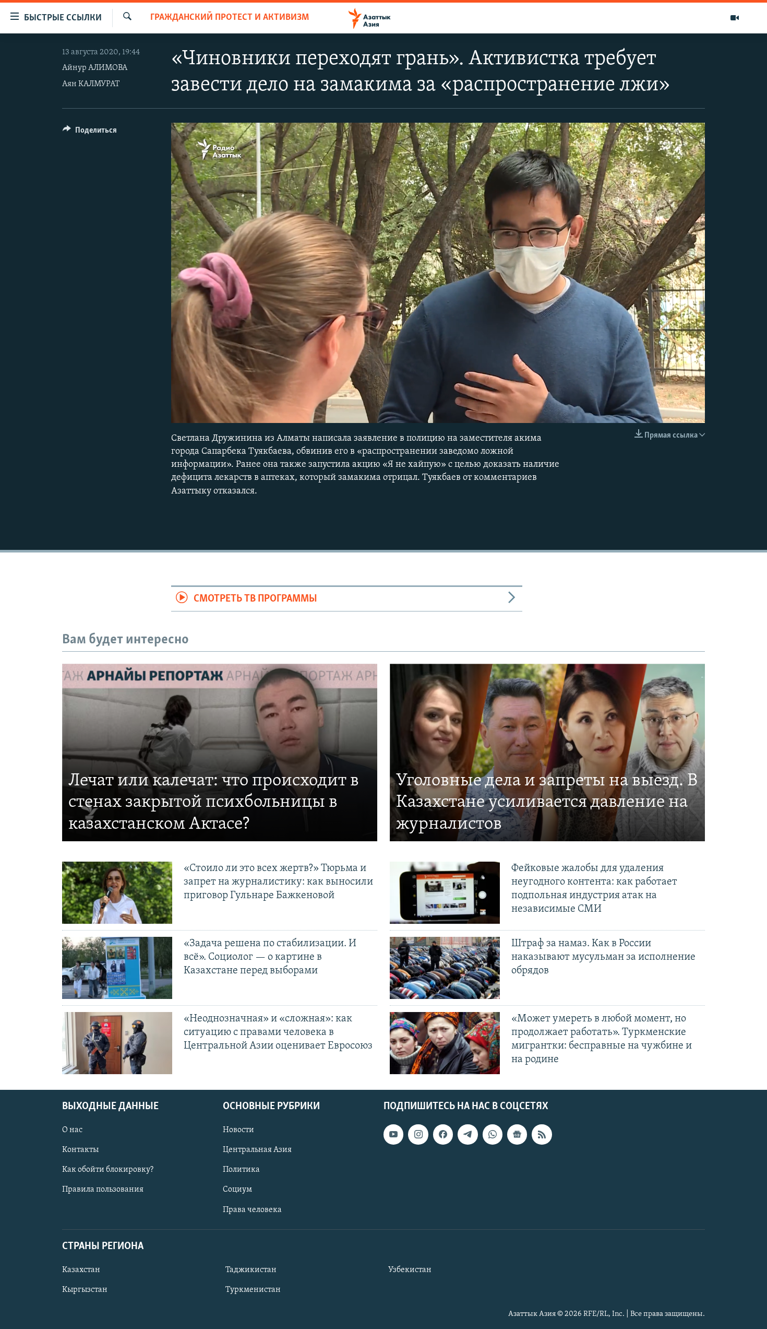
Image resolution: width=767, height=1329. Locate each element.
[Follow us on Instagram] (418, 1134)
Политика (241, 1170)
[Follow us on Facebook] (443, 1134)
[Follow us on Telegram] (467, 1134)
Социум (237, 1189)
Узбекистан (410, 1269)
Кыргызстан (84, 1290)
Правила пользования (102, 1189)
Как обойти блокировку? (107, 1170)
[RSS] (542, 1134)
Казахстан (81, 1269)
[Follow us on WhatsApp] (492, 1134)
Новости (238, 1130)
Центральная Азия (257, 1150)
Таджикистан (251, 1269)
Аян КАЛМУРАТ (90, 84)
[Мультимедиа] (734, 17)
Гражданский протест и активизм (229, 17)
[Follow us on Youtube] (393, 1134)
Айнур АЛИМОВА (94, 68)
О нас (72, 1130)
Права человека (252, 1209)
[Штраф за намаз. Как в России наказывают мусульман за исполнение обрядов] (445, 968)
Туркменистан (253, 1290)
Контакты (80, 1150)
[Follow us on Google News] (517, 1134)
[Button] (90, 133)
